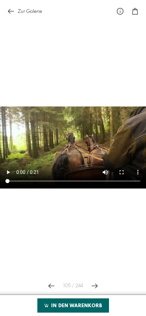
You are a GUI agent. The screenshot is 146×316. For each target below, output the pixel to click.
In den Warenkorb (76, 305)
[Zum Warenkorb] (135, 11)
